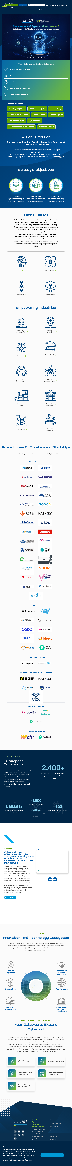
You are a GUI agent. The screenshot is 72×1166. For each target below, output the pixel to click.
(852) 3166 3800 (38, 1136)
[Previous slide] (50, 879)
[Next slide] (55, 879)
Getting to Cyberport (9, 5)
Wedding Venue (46, 127)
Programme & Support (31, 9)
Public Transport (37, 109)
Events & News (54, 1126)
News (58, 9)
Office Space (39, 115)
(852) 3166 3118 (38, 1139)
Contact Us (53, 1139)
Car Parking (55, 109)
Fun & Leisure (64, 9)
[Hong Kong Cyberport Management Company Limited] (3, 8)
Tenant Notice (53, 1134)
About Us (21, 9)
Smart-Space (56, 115)
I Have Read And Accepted (52, 1155)
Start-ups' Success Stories (55, 1130)
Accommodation (16, 121)
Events (23, 5)
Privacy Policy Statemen (24, 1160)
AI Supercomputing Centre (21, 127)
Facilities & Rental (51, 9)
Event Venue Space (18, 115)
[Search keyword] (29, 5)
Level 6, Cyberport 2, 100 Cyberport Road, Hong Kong (39, 1131)
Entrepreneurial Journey (56, 1123)
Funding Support (17, 109)
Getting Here (53, 1136)
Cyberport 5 (41, 9)
